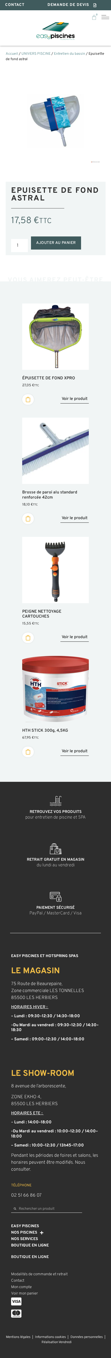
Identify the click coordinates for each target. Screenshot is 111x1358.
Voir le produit (75, 398)
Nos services (24, 1239)
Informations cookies (50, 1337)
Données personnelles (86, 1337)
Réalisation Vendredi (57, 1342)
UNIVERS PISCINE (36, 54)
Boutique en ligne (30, 1245)
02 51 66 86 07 (26, 1195)
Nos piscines (24, 1232)
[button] (72, 5)
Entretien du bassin (69, 54)
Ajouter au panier (56, 243)
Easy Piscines (25, 1226)
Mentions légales (18, 1337)
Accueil (12, 54)
